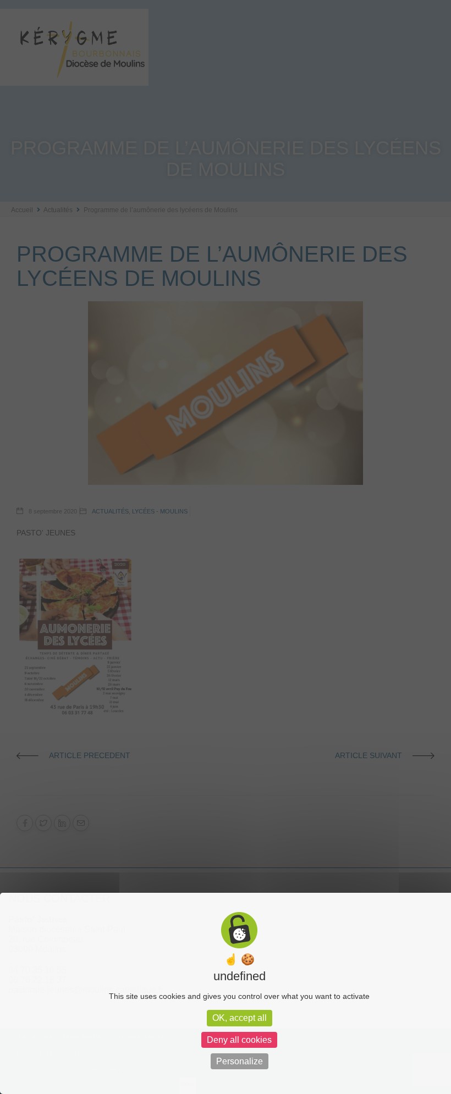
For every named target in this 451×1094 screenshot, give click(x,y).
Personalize (239, 1061)
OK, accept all (239, 1018)
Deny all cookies (239, 1040)
